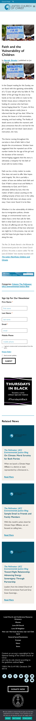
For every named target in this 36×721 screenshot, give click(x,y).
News (18, 643)
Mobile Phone (7, 335)
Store (18, 646)
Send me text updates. (10, 355)
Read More (9, 476)
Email (5, 324)
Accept (8, 718)
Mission (18, 622)
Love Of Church (18, 625)
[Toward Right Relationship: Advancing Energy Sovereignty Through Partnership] (18, 552)
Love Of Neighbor (18, 628)
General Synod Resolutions (18, 637)
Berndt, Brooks (10, 60)
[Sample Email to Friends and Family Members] (18, 493)
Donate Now (18, 689)
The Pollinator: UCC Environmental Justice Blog (17, 285)
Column (15, 284)
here (21, 662)
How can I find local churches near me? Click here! (18, 632)
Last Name (7, 313)
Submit (8, 361)
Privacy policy (27, 718)
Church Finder (6, 1)
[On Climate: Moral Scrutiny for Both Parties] (18, 435)
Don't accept (16, 718)
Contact (18, 640)
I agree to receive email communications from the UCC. (18, 347)
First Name (7, 302)
